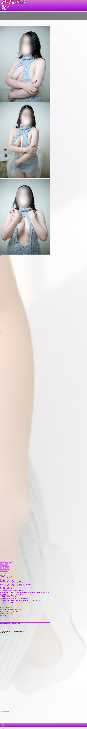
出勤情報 (3, 718)
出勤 (3, 725)
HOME (3, 716)
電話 (3, 726)
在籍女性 (3, 719)
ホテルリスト (4, 721)
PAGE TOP (2, 728)
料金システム (4, 717)
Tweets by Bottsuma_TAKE (4, 711)
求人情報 (3, 720)
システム (3, 724)
